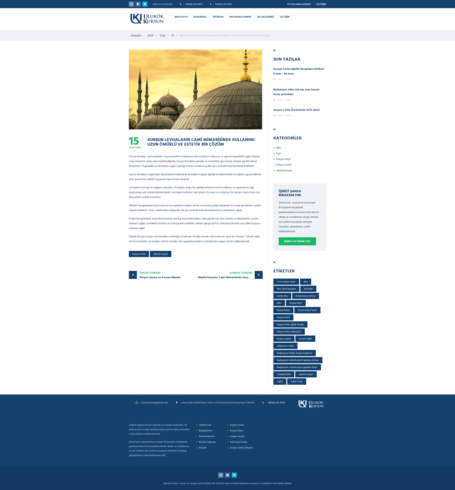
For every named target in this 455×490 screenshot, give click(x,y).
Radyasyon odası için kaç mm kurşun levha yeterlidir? (296, 92)
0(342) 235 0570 (223, 4)
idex (279, 303)
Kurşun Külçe (283, 159)
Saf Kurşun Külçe (238, 442)
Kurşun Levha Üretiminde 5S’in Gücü (296, 110)
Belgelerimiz (265, 16)
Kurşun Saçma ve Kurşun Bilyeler (160, 275)
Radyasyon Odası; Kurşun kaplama (294, 353)
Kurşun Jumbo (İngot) (241, 448)
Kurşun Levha (283, 165)
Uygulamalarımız (299, 4)
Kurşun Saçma (237, 436)
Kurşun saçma (284, 339)
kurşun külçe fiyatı (307, 310)
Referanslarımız (240, 16)
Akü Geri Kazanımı (286, 289)
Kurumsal (200, 16)
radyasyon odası (285, 346)
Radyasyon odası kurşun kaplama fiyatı (297, 367)
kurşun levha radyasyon (289, 332)
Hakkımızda (205, 425)
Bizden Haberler (207, 442)
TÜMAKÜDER (284, 374)
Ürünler (218, 16)
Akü (278, 148)
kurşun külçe (283, 310)
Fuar (278, 153)
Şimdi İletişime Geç (297, 241)
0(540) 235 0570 (194, 4)
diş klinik (308, 289)
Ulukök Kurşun (137, 236)
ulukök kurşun (160, 254)
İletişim (321, 4)
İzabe (280, 381)
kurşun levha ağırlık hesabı (290, 324)
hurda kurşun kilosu (305, 296)
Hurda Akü (282, 296)
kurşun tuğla (305, 339)
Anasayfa (181, 16)
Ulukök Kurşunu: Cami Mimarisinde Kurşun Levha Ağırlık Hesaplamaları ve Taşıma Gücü (230, 275)
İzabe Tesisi (297, 381)
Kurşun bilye (296, 303)
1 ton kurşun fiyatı (286, 282)
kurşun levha (138, 254)
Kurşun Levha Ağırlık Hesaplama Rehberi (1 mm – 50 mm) (298, 71)
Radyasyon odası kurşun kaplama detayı (298, 360)
